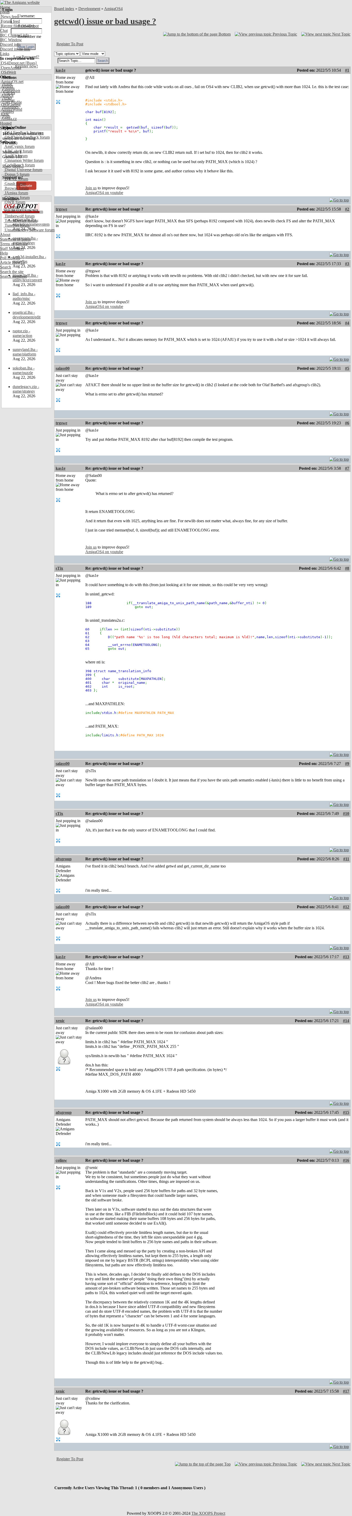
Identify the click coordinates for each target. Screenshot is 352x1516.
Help (4, 253)
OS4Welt (8, 72)
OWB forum (14, 202)
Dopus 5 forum (16, 174)
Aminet (6, 86)
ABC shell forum (18, 151)
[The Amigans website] (20, 2)
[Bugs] (30, 63)
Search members (13, 276)
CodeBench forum (19, 165)
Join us (91, 188)
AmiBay (7, 100)
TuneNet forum (17, 225)
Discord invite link (15, 49)
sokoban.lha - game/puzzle (24, 370)
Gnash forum (15, 183)
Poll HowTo (10, 258)
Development (89, 8)
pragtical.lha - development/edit (26, 314)
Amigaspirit (10, 91)
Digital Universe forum (23, 169)
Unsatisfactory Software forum (29, 230)
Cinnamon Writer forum (24, 160)
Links (4, 54)
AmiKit (6, 95)
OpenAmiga (10, 67)
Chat (4, 30)
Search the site (11, 271)
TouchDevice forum (20, 220)
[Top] (339, 199)
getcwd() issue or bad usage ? (105, 21)
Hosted (6, 123)
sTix (59, 568)
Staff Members (12, 248)
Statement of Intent (15, 239)
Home (5, 7)
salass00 (63, 368)
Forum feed (10, 21)
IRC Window (11, 40)
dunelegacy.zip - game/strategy (26, 388)
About (5, 234)
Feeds (5, 12)
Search (5, 267)
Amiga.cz (8, 118)
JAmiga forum (16, 193)
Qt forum (12, 207)
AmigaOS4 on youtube (104, 192)
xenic (60, 1020)
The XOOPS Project (208, 1513)
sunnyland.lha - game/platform (25, 351)
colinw (61, 1160)
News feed (9, 16)
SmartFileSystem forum (23, 211)
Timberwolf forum (19, 216)
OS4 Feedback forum (22, 132)
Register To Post (69, 44)
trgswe (61, 209)
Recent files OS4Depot (19, 26)
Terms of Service (14, 244)
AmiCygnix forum (19, 146)
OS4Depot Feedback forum (27, 137)
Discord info (10, 44)
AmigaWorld (11, 109)
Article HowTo (12, 262)
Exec (4, 114)
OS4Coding (10, 105)
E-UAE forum (16, 179)
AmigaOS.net (11, 81)
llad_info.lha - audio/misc (24, 296)
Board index (64, 8)
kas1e (60, 70)
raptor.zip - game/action (22, 333)
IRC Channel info (14, 35)
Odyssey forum (17, 197)
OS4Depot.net (12, 63)
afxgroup (64, 859)
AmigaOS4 (113, 8)
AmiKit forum (16, 156)
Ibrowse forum (16, 188)
